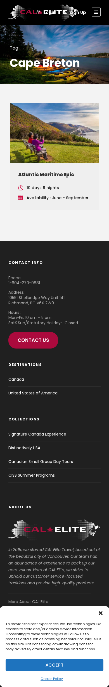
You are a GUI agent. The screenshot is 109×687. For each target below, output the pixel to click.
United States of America (33, 393)
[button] (100, 613)
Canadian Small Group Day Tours (40, 461)
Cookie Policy (52, 678)
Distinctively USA (24, 448)
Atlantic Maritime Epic (46, 174)
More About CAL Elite (28, 601)
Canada (16, 379)
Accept (55, 665)
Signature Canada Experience (37, 434)
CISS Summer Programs (31, 475)
